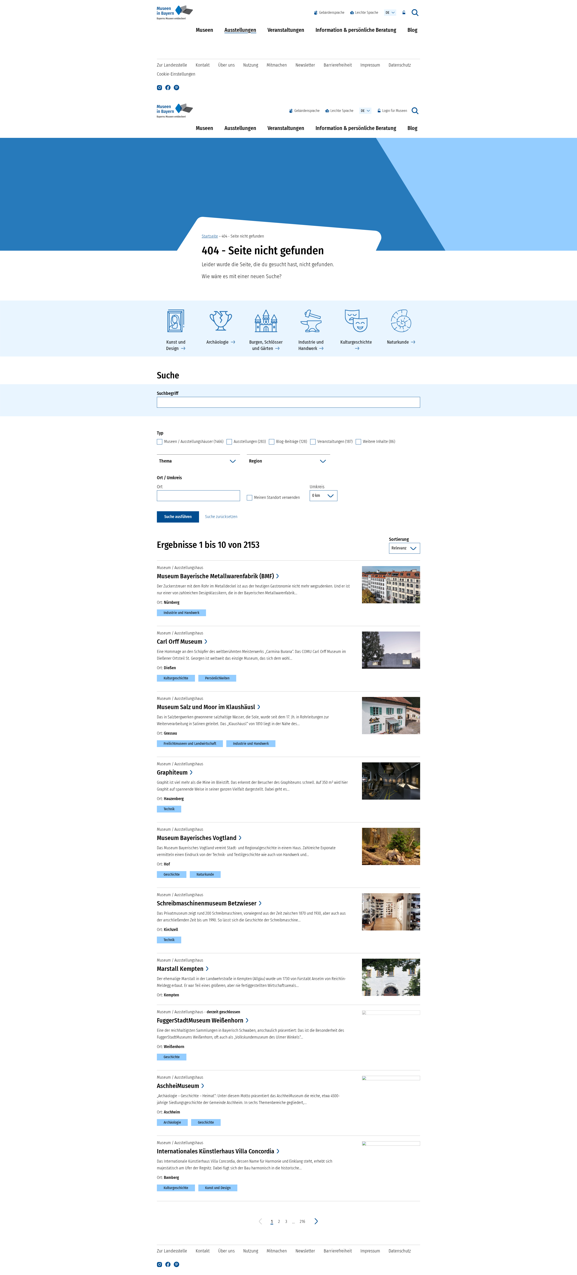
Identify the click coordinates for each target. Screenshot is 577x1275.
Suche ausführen (178, 516)
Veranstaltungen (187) (335, 441)
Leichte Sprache (366, 12)
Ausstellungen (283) (250, 441)
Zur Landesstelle (172, 65)
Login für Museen (394, 111)
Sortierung (404, 539)
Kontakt (203, 65)
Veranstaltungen (286, 30)
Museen (204, 30)
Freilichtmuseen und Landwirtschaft (190, 743)
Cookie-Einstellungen (176, 74)
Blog (412, 30)
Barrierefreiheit (338, 65)
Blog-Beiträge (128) (291, 441)
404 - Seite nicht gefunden (243, 236)
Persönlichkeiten (217, 678)
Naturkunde (205, 874)
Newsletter (305, 65)
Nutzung (250, 65)
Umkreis (317, 486)
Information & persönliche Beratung (356, 30)
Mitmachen (277, 65)
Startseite (210, 236)
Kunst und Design (218, 1188)
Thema (165, 461)
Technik (169, 809)
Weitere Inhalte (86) (379, 441)
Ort (160, 486)
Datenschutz (400, 65)
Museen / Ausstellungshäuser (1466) (193, 441)
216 (303, 1221)
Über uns (226, 65)
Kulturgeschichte (176, 678)
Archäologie (172, 1122)
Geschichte (172, 874)
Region (255, 461)
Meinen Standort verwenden (277, 497)
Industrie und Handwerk (181, 613)
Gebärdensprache (331, 12)
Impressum (370, 65)
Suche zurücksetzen (221, 516)
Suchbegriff (167, 393)
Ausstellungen (240, 30)
